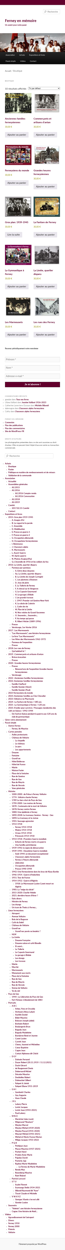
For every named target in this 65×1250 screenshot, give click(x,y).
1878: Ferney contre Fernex (24, 809)
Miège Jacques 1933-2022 (27, 1140)
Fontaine (15, 756)
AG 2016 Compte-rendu (25, 493)
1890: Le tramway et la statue (25, 818)
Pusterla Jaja (20, 1161)
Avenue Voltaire (19, 917)
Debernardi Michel (23, 1072)
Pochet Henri (20, 1152)
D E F (14, 1057)
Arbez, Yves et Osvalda (25, 1009)
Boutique (12, 467)
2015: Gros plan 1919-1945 (20, 517)
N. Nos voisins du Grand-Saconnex (30, 613)
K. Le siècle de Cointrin (25, 604)
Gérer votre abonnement (15, 720)
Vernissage (16, 675)
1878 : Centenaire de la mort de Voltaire (29, 806)
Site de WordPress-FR (14, 431)
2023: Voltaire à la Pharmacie (21, 699)
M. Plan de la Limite (23, 610)
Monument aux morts (21, 973)
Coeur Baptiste (21, 1048)
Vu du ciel (16, 991)
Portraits (12, 1003)
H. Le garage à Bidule (24, 595)
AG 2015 (16, 488)
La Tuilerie (19, 949)
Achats (22, 55)
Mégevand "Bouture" (24, 1122)
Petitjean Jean (21, 1146)
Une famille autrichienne (25, 845)
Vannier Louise (21, 1203)
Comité (11, 505)
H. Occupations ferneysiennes (25, 541)
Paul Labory (20, 1113)
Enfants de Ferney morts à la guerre (30, 842)
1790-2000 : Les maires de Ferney (27, 803)
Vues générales (18, 788)
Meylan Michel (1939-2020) (27, 1128)
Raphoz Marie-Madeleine (26, 1164)
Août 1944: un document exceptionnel (31, 854)
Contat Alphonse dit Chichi (26, 1054)
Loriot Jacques (21, 1107)
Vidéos (23, 61)
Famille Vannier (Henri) (21, 687)
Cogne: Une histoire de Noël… (24, 1212)
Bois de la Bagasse (20, 920)
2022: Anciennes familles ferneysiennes (25, 681)
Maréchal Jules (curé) (24, 1119)
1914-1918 (17, 824)
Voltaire (11, 1232)
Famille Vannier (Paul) (21, 690)
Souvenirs (12, 1206)
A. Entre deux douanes (24, 571)
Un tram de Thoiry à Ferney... (24, 908)
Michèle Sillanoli (42, 406)
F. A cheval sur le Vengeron (26, 589)
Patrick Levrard (18, 1179)
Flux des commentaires (15, 429)
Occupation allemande (24, 866)
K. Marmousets (18, 550)
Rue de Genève (18, 777)
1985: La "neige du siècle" (23, 890)
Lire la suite (13, 234)
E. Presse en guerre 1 (21, 532)
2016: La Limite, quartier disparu (22, 565)
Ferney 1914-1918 (23, 827)
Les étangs (16, 905)
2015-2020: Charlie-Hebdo (24, 893)
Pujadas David (21, 1158)
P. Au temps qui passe (24, 619)
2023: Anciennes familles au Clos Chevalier (27, 696)
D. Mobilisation (18, 529)
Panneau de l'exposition (22, 642)
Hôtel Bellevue (18, 762)
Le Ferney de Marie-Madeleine (32, 1167)
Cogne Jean (20, 1051)
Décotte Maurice (22, 1074)
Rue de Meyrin (18, 782)
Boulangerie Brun (22, 1027)
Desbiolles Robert (22, 1078)
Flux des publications (14, 425)
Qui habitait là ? (18, 651)
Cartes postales (15, 732)
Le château (20, 744)
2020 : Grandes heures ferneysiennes (24, 663)
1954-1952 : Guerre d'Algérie (25, 881)
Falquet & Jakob (22, 1084)
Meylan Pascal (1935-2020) (27, 1131)
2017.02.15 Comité (20, 508)
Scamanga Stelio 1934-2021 (27, 1188)
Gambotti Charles (22, 1092)
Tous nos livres (22, 400)
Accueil (8, 71)
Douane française (22, 940)
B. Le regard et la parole (22, 523)
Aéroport (16, 914)
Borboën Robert (22, 1024)
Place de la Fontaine (20, 976)
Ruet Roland (20, 1176)
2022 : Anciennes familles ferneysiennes (25, 678)
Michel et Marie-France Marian (28, 1137)
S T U (14, 1182)
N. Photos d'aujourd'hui (22, 559)
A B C (14, 1006)
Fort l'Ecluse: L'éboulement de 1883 (27, 1000)
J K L (14, 1101)
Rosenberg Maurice (23, 1173)
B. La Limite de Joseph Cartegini (29, 577)
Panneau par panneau (21, 568)
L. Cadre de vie (21, 607)
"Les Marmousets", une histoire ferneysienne (31, 633)
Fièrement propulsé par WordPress (32, 1244)
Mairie (14, 768)
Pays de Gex (13, 994)
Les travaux (20, 961)
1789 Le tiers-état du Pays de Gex (27, 800)
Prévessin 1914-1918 (24, 836)
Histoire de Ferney (20, 902)
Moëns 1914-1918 (23, 830)
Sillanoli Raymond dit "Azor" (27, 1191)
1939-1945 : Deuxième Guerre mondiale (29, 851)
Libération (19, 863)
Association (10, 55)
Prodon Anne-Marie (23, 1155)
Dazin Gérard (21, 1066)
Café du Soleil (18, 923)
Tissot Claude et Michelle (26, 1194)
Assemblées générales (18, 484)
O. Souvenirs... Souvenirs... (26, 616)
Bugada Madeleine (23, 1033)
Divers (11, 1221)
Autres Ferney (14, 726)
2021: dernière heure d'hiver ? (25, 896)
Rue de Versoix (18, 786)
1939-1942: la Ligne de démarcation (28, 848)
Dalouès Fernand (22, 1060)
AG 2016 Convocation (24, 496)
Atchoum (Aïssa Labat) (25, 1012)
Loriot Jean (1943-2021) (26, 1110)
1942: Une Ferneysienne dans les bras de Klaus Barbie (35, 872)
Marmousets (17, 970)
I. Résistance (17, 544)
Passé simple (11, 61)
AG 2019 (16, 502)
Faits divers (17, 899)
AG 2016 (16, 490)
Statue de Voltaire (19, 988)
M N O (15, 1116)
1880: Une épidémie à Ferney (24, 812)
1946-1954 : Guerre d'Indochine (26, 875)
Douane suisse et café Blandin (28, 943)
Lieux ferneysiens (16, 911)
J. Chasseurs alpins (20, 547)
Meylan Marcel (21, 1125)
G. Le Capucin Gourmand (25, 592)
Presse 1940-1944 (23, 869)
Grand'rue (16, 759)
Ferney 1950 (14, 1223)
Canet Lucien (20, 1039)
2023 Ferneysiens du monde (20, 693)
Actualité (12, 482)
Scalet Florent (21, 1185)
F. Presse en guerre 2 (21, 535)
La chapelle (20, 741)
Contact (33, 61)
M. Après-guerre (19, 556)
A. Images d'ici (18, 520)
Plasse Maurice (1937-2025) (27, 1149)
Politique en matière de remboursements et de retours (31, 473)
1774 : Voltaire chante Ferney (24, 797)
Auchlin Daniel (21, 1015)
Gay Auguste (20, 1095)
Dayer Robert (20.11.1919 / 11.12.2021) (33, 1063)
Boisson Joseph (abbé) (24, 1021)
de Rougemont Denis (24, 1069)
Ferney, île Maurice (20, 729)
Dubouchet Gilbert (23, 1080)
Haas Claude (20, 1098)
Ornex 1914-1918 (23, 833)
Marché (15, 967)
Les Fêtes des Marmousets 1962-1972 (29, 639)
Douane (15, 753)
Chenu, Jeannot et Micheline (27, 1045)
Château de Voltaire (20, 738)
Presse (15, 625)
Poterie (11, 1229)
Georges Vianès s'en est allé (27, 1200)
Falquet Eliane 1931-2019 (26, 1086)
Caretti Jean (20, 1042)
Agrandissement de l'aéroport (21, 1218)
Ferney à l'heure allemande (26, 860)
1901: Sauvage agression (23, 821)
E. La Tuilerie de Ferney (25, 586)
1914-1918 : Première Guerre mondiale (29, 839)
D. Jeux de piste (22, 583)
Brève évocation (19, 657)
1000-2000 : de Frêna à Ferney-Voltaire (29, 794)
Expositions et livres (37, 55)
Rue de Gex (17, 780)
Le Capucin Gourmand (24, 952)
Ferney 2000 (14, 1227)
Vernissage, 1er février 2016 (24, 628)
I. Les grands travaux (24, 598)
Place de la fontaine (20, 774)
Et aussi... (19, 946)
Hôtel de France (18, 765)
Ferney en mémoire (20, 21)
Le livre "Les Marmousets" (23, 637)
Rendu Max (20, 1170)
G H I (14, 1089)
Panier (11, 470)
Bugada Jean (20, 1030)
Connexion (9, 423)
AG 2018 (16, 499)
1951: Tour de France (21, 878)
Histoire (11, 791)
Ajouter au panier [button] (16, 135)
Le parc (18, 747)
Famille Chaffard (19, 684)
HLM (14, 935)
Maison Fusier (18, 771)
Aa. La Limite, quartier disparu (28, 574)
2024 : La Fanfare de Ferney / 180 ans (25, 702)
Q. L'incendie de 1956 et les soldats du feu (30, 562)
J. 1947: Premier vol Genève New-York (32, 601)
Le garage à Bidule (23, 955)
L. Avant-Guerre (19, 553)
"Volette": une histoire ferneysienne (27, 1209)
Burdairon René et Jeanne (26, 1036)
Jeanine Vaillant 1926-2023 (34, 403)
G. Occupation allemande (22, 538)
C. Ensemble (17, 526)
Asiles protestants (20, 735)
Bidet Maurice (21, 1018)
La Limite (16, 937)
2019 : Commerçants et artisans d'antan (25, 654)
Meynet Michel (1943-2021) (27, 1134)
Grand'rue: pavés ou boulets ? (28, 931)
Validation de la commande (19, 476)
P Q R (14, 1143)
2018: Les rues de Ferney (19, 648)
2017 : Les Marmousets (18, 631)
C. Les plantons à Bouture (26, 580)
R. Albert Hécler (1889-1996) (28, 622)
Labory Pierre (21, 1104)
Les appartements (23, 750)
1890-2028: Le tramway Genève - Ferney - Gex (32, 815)
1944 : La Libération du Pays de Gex (27, 997)
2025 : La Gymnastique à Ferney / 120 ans (26, 705)
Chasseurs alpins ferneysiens (31, 409)
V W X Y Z (16, 1197)
